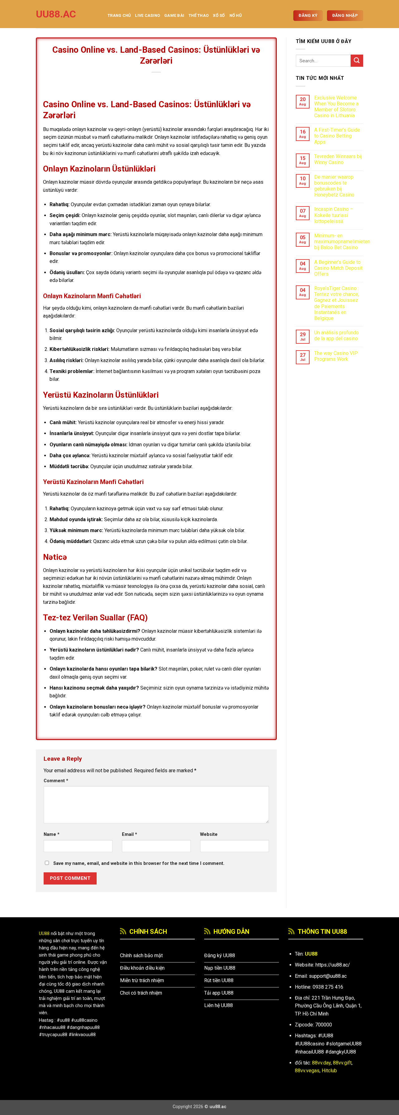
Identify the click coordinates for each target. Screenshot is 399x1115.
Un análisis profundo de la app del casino (336, 336)
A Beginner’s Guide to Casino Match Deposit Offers (338, 268)
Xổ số (219, 15)
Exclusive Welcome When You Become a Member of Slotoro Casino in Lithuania (336, 107)
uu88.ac (56, 14)
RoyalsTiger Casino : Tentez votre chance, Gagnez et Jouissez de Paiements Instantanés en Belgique (336, 303)
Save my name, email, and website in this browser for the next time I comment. (138, 863)
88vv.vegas (307, 1071)
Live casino (147, 15)
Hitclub (329, 1071)
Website (209, 834)
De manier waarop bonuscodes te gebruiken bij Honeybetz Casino (334, 186)
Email (129, 834)
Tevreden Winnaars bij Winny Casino (338, 159)
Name (52, 834)
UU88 (44, 933)
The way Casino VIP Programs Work (336, 356)
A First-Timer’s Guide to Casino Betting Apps (337, 136)
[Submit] (357, 61)
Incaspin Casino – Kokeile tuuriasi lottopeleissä (333, 215)
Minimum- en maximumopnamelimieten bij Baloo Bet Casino (342, 241)
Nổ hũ (235, 15)
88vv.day (321, 1063)
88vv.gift (342, 1063)
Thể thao (199, 15)
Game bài (174, 15)
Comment (56, 780)
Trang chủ (119, 15)
